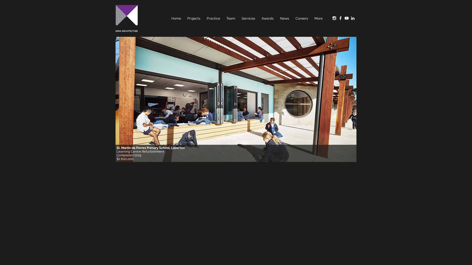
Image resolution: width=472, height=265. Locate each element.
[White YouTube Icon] (346, 18)
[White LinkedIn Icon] (352, 18)
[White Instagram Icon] (334, 18)
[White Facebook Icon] (340, 18)
